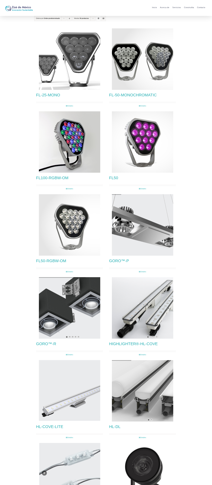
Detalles (70, 106)
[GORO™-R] (69, 308)
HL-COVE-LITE (49, 426)
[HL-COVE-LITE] (69, 391)
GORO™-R (46, 344)
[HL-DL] (142, 391)
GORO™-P (119, 261)
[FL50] (142, 142)
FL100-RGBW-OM (52, 178)
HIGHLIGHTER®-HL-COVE (133, 344)
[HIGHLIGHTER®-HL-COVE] (142, 308)
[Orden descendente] (69, 18)
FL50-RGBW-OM (51, 261)
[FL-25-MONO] (69, 59)
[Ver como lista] (103, 18)
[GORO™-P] (142, 225)
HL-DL (114, 426)
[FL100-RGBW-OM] (69, 142)
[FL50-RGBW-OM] (69, 225)
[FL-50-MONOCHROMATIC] (142, 59)
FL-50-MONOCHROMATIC (133, 95)
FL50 (113, 178)
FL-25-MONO (48, 95)
